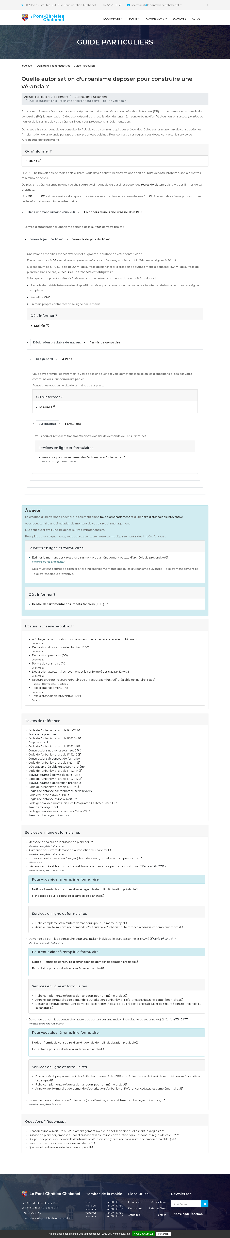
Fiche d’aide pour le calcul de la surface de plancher (66, 895)
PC (43, 196)
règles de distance (153, 184)
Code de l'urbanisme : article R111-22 (52, 730)
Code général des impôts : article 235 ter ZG (58, 811)
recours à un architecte (76, 272)
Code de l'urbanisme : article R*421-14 (53, 770)
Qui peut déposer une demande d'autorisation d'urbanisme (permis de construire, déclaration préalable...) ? (100, 1139)
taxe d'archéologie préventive (162, 517)
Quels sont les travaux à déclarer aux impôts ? (59, 1147)
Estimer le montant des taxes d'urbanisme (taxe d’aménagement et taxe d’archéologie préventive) (99, 557)
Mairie (133, 18)
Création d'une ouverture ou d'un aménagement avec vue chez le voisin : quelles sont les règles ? (94, 1131)
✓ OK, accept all (143, 1233)
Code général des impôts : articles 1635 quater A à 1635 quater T (71, 803)
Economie (179, 18)
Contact (161, 1214)
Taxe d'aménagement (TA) (50, 687)
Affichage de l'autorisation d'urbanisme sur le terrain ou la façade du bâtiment (85, 639)
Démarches (135, 1208)
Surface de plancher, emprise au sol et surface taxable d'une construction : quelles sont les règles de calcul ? (102, 1135)
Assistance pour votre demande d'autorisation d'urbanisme (82, 457)
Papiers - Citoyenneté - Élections (50, 684)
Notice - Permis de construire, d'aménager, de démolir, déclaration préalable (84, 889)
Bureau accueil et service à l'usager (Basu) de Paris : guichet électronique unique (83, 858)
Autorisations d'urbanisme (90, 96)
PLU (159, 116)
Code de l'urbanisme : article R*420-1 (53, 738)
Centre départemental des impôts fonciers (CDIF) (68, 604)
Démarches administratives (53, 65)
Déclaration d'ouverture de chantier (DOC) (61, 647)
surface (96, 227)
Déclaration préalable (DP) (50, 655)
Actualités (134, 1214)
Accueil (28, 65)
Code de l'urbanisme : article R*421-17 (53, 778)
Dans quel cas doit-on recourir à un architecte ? (60, 1143)
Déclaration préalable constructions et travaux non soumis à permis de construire (83, 866)
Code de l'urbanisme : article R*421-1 (52, 746)
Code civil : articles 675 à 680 (47, 795)
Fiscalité (36, 700)
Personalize (164, 1234)
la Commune (112, 18)
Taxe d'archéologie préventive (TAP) (56, 696)
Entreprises (134, 1202)
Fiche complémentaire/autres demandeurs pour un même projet (79, 923)
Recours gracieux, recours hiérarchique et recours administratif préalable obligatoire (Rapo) (93, 679)
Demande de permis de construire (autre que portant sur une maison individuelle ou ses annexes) (95, 1019)
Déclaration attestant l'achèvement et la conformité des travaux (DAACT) (81, 671)
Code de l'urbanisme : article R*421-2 (53, 754)
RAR (47, 297)
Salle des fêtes (157, 1208)
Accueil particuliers (37, 96)
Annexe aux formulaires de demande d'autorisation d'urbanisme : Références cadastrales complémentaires (107, 927)
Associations (158, 1202)
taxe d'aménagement (115, 517)
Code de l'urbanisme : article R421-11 (52, 762)
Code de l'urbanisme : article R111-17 (52, 787)
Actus (196, 18)
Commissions (155, 18)
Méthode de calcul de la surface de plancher (59, 842)
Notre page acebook (188, 1214)
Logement (61, 96)
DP (30, 196)
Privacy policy (179, 1233)
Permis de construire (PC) (49, 663)
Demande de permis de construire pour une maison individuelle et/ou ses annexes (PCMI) (89, 938)
